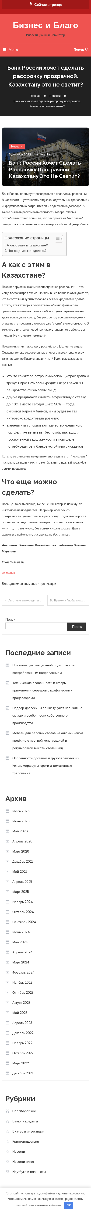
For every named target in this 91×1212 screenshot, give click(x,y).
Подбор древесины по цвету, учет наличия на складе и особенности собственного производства (47, 715)
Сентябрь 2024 (24, 922)
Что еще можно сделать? (27, 250)
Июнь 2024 (21, 932)
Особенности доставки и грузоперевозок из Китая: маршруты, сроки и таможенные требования (45, 765)
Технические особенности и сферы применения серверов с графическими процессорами (42, 690)
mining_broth (45, 154)
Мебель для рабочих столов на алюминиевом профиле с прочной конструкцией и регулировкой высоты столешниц (47, 740)
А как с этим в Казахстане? (27, 245)
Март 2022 (20, 1063)
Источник (8, 573)
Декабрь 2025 (23, 861)
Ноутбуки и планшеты (29, 1171)
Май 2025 (20, 871)
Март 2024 (20, 962)
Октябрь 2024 (23, 912)
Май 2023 (20, 1012)
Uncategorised (24, 1111)
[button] (56, 239)
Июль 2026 (21, 811)
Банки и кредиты (25, 1121)
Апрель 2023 (22, 1022)
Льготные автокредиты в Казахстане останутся (26, 600)
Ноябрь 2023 (22, 982)
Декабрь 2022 (23, 1033)
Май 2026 (20, 831)
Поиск (79, 49)
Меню (13, 49)
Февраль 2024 (23, 972)
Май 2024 (20, 942)
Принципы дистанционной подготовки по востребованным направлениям (43, 669)
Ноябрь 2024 (22, 901)
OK (68, 1205)
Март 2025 (20, 891)
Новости (16, 146)
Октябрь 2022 (23, 1053)
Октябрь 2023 (23, 992)
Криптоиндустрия (25, 1141)
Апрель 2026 (22, 841)
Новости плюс (23, 1161)
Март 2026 (20, 851)
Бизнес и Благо (45, 26)
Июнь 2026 (21, 821)
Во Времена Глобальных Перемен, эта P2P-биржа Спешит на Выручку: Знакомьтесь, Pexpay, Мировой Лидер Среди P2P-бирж (69, 600)
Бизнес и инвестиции (28, 1131)
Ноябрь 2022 (22, 1043)
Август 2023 (21, 1002)
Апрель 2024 (22, 952)
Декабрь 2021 (22, 1073)
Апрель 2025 (22, 881)
